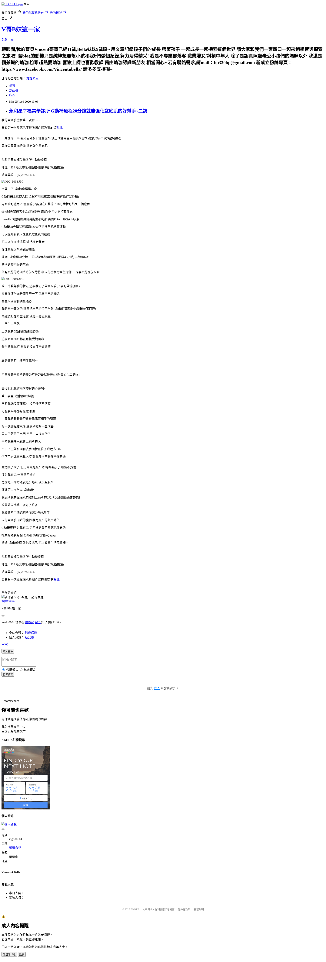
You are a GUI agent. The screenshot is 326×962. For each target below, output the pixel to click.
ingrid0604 (8, 600)
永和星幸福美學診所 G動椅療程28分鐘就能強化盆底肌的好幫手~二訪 (78, 111)
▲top (5, 644)
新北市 (29, 637)
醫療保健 (31, 632)
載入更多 (8, 651)
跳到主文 (8, 39)
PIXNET (135, 909)
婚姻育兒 (32, 78)
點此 (60, 127)
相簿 (12, 86)
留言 (38, 622)
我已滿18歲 (9, 954)
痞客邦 (29, 622)
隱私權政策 (184, 909)
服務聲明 (199, 909)
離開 (21, 954)
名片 (12, 95)
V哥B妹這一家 (21, 29)
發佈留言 (8, 674)
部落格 (13, 90)
